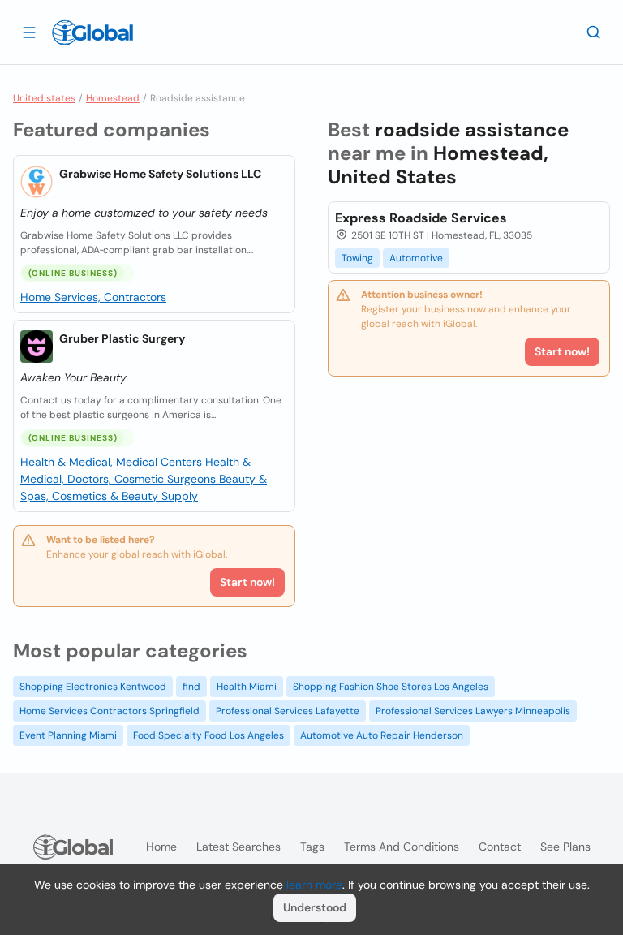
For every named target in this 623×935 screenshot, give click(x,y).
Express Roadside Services (421, 217)
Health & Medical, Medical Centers (112, 462)
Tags (312, 846)
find (191, 686)
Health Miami (247, 686)
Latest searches (238, 846)
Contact (500, 846)
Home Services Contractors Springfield (109, 710)
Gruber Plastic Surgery (122, 338)
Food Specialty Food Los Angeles (208, 735)
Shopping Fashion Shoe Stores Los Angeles (390, 686)
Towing (357, 258)
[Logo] (92, 32)
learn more (314, 884)
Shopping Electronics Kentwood (92, 686)
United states (44, 98)
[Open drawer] (29, 31)
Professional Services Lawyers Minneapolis (473, 710)
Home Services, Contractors (93, 297)
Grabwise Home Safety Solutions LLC (160, 173)
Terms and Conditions (401, 846)
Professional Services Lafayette (287, 710)
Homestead (113, 98)
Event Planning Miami (68, 735)
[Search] (594, 31)
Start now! (247, 582)
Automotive (416, 258)
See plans (565, 846)
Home (161, 846)
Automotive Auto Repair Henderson (381, 735)
